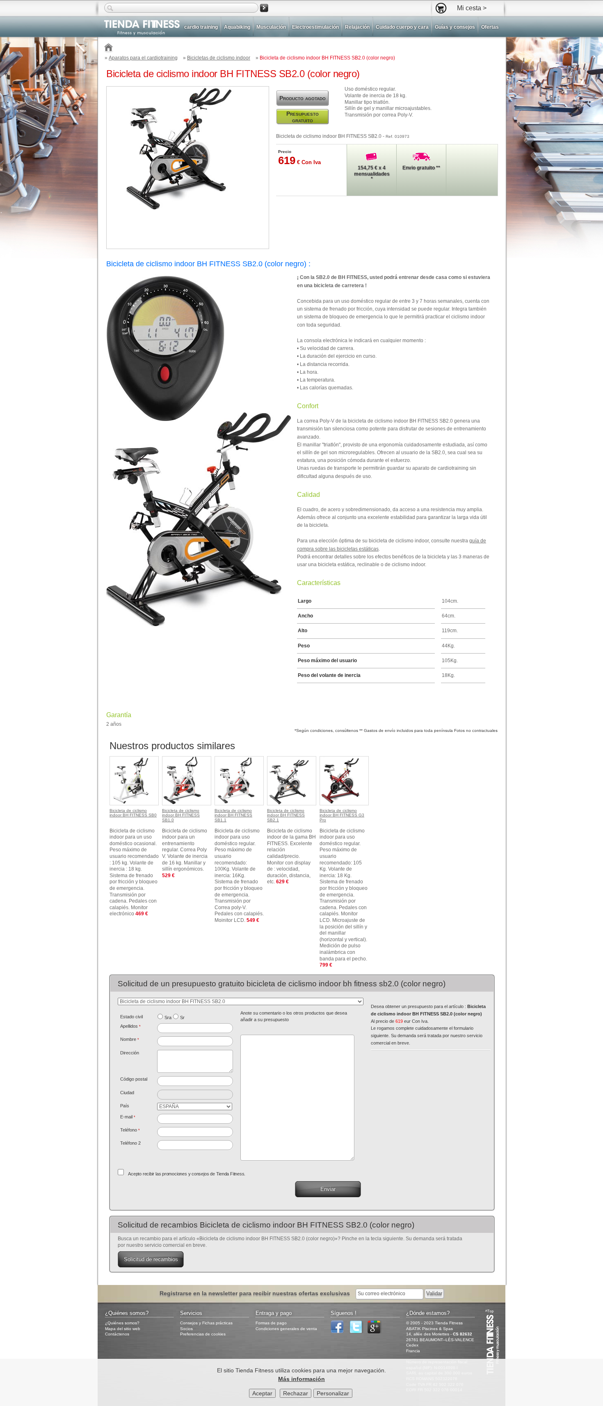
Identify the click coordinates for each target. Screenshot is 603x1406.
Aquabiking (237, 27)
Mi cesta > (472, 7)
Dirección (129, 1052)
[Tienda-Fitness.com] (109, 48)
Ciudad (127, 1092)
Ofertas (490, 27)
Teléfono (130, 1129)
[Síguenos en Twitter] (357, 1332)
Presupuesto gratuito (302, 116)
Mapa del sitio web (122, 1328)
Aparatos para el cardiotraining (143, 58)
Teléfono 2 (130, 1143)
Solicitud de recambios (151, 1259)
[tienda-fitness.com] (139, 27)
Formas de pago (271, 1323)
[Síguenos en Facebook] (339, 1332)
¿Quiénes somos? (122, 1323)
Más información (301, 1379)
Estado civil (131, 1016)
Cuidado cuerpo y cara (402, 27)
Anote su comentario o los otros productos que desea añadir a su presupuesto (293, 1016)
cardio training (201, 27)
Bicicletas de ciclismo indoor (218, 58)
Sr (182, 1017)
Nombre (129, 1039)
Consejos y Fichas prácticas (206, 1323)
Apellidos (130, 1026)
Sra (167, 1017)
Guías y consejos (455, 27)
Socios (186, 1328)
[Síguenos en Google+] (376, 1332)
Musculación (271, 27)
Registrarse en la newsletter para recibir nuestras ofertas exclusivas (256, 1293)
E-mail (127, 1116)
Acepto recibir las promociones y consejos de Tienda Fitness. (186, 1173)
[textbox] (195, 1081)
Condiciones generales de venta (286, 1328)
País (124, 1105)
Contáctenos (117, 1334)
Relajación (357, 27)
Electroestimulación (315, 27)
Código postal (133, 1079)
